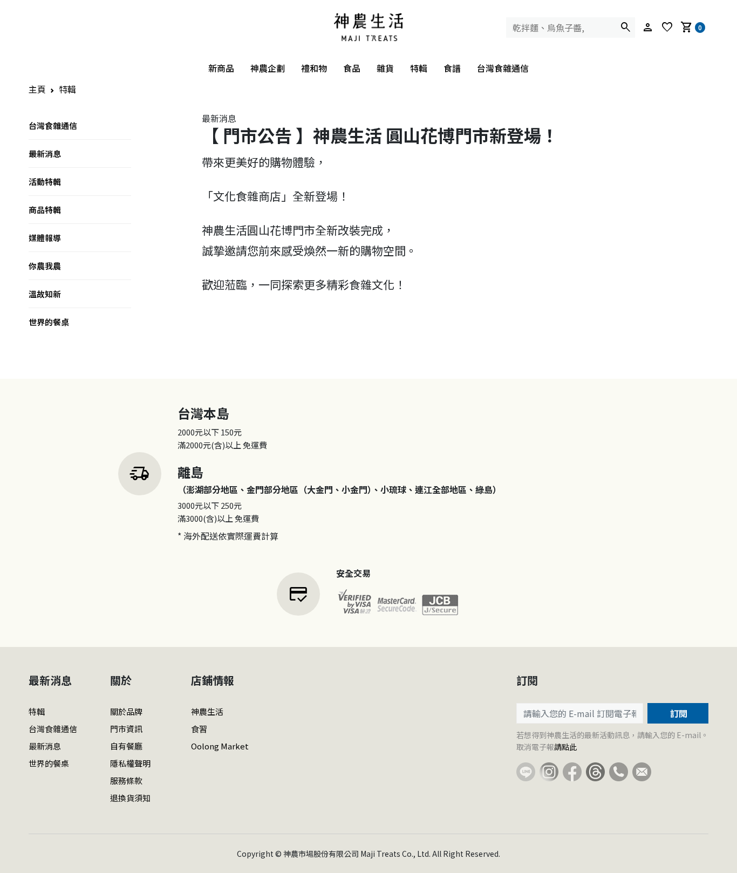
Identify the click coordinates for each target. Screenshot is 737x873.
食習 (199, 728)
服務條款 (126, 780)
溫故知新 (45, 293)
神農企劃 (267, 68)
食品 (351, 68)
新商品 (221, 68)
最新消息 (45, 153)
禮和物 (314, 68)
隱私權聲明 (130, 763)
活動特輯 (45, 181)
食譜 (452, 68)
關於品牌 (126, 711)
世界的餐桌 (49, 322)
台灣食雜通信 (503, 68)
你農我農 (45, 265)
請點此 (565, 746)
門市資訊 (126, 728)
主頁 (37, 89)
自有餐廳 (126, 746)
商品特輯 (45, 209)
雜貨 (385, 68)
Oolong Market (220, 746)
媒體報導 (45, 237)
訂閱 (677, 713)
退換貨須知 (130, 797)
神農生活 (207, 711)
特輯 (418, 68)
